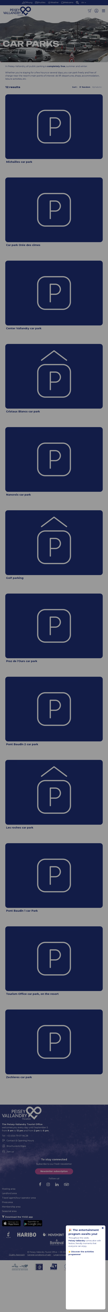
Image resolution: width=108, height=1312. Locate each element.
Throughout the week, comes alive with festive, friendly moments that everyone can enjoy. (84, 1246)
